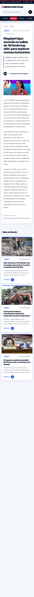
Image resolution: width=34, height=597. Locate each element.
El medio (26, 2)
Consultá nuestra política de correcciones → (17, 219)
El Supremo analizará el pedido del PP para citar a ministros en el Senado (17, 362)
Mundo (12, 26)
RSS (31, 2)
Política (21, 18)
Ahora (14, 18)
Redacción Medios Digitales (19, 73)
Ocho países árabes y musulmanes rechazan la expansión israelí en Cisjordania (16, 313)
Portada (5, 18)
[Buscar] (30, 12)
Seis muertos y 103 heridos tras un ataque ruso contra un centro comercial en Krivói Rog (16, 265)
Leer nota (8, 279)
